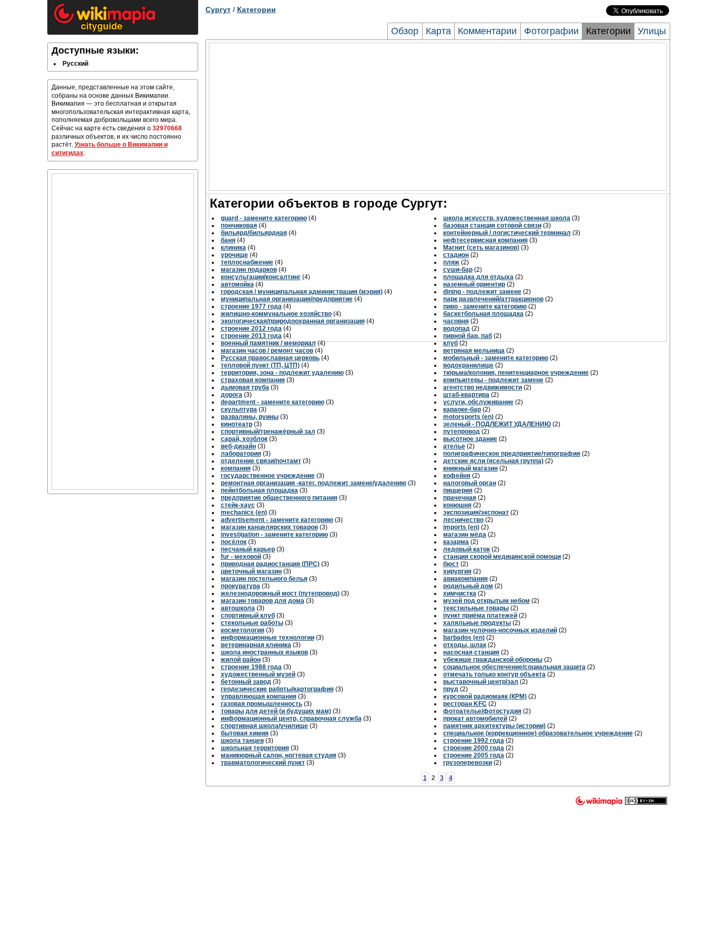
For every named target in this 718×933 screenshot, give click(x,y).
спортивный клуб (248, 615)
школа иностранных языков (264, 652)
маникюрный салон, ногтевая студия (278, 755)
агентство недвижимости (482, 387)
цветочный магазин (251, 571)
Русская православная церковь (270, 358)
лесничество (463, 520)
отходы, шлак (464, 645)
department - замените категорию (272, 402)
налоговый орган (469, 483)
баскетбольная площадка (483, 313)
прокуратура (240, 586)
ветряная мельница (474, 350)
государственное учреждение (268, 475)
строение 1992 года (473, 740)
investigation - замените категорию (274, 534)
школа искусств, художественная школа (506, 218)
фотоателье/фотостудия (482, 711)
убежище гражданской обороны (492, 659)
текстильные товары (476, 608)
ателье (454, 446)
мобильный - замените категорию (495, 358)
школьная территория (255, 748)
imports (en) (461, 527)
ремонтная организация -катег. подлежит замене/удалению (313, 483)
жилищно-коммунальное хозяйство (276, 313)
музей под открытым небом (486, 600)
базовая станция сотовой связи (492, 225)
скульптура (239, 409)
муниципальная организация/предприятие (287, 299)
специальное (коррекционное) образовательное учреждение (538, 733)
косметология (242, 630)
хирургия (457, 571)
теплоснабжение (247, 262)
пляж (451, 262)
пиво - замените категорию (485, 306)
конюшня (457, 505)
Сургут (218, 9)
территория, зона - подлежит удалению (282, 372)
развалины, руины (250, 417)
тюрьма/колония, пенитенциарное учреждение (516, 372)
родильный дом (468, 586)
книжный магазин (470, 468)
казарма (456, 542)
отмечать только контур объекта (494, 674)
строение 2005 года (473, 755)
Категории (256, 9)
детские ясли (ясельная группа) (493, 461)
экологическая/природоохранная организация (293, 321)
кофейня (456, 475)
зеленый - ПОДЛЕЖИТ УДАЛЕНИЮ (497, 424)
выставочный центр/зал (480, 681)
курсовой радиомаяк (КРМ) (485, 696)
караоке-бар (462, 409)
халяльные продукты (477, 623)
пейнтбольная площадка (259, 490)
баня (228, 240)
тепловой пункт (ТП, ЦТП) (260, 365)
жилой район (241, 659)
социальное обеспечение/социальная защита (514, 667)
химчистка (459, 593)
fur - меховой (241, 556)
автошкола (238, 608)
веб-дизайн (238, 446)
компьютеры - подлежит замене (493, 380)
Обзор (404, 31)
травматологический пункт (263, 762)
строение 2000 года (473, 748)
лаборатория (241, 453)
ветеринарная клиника (256, 645)
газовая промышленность (261, 704)
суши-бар (458, 269)
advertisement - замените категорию (277, 520)
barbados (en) (464, 637)
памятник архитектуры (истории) (494, 726)
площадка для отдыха (478, 277)
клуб (450, 343)
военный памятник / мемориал (268, 343)
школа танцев (242, 740)
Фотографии (551, 31)
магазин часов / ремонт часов (267, 350)
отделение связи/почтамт (261, 461)
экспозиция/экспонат (476, 512)
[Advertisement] (122, 331)
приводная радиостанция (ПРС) (270, 564)
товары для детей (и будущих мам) (276, 711)
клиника (233, 247)
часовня (456, 321)
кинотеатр (236, 424)
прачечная (459, 497)
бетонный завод (246, 681)
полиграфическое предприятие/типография (511, 453)
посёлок (234, 542)
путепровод (461, 431)
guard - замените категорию (264, 218)
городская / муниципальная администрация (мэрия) (302, 291)
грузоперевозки (467, 762)
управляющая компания (258, 696)
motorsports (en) (468, 417)
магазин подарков (249, 269)
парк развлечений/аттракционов (493, 299)
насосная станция (471, 652)
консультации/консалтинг (261, 277)
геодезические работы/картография (277, 689)
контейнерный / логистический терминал (507, 233)
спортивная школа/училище (264, 726)
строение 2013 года (251, 336)
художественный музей (258, 674)
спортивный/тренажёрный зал (268, 431)
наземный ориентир (474, 284)
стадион (456, 255)
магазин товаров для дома (262, 600)
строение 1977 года (251, 306)
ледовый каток (466, 549)
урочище (234, 255)
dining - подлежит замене (482, 291)
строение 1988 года (251, 667)
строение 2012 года (251, 328)
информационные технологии (267, 637)
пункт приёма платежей (480, 615)
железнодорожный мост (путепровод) (280, 593)
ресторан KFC (465, 704)
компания (236, 468)
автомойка (237, 284)
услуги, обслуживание (478, 402)
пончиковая (239, 225)
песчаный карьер (248, 549)
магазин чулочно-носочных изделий (500, 630)
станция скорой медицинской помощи (502, 556)
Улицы (652, 31)
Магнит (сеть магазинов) (481, 247)
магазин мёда (464, 534)
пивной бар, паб (467, 336)
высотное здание (470, 439)
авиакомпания (465, 578)
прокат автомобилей (475, 718)
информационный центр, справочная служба (291, 718)
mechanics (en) (244, 512)
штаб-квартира (466, 394)
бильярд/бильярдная (254, 233)
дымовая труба (245, 387)
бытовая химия (245, 733)
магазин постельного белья (264, 578)
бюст (451, 564)
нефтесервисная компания (485, 240)
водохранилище (468, 365)
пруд (450, 689)
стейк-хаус (238, 505)
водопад (456, 328)
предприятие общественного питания (279, 497)
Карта (438, 31)
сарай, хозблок (244, 439)
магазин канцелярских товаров (269, 527)
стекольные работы (252, 623)
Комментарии (487, 31)
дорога (231, 394)
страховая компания (253, 380)
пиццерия (458, 490)
